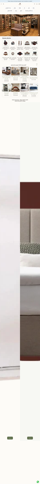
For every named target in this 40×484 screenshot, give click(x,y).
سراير (29, 8)
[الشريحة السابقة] (1, 25)
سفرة (33, 8)
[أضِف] (9, 74)
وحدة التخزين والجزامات (29, 10)
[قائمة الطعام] (1, 4)
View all (37, 64)
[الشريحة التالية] (38, 25)
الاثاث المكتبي (10, 10)
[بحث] (3, 4)
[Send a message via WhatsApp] (37, 481)
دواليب (15, 8)
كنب (24, 8)
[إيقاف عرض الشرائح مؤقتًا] (18, 35)
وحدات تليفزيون (8, 8)
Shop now (20, 25)
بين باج (16, 10)
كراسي (21, 10)
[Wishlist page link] (34, 4)
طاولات (20, 8)
